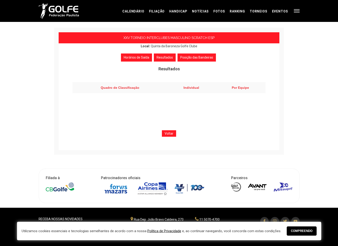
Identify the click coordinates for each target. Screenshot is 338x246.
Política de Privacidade (164, 231)
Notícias (200, 11)
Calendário (133, 11)
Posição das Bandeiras (196, 57)
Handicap (178, 11)
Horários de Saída (136, 57)
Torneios (258, 11)
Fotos (219, 11)
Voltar (169, 133)
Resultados (165, 57)
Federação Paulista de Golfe (63, 10)
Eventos (280, 11)
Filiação (157, 11)
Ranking (237, 11)
